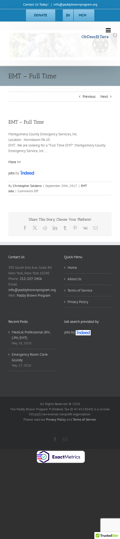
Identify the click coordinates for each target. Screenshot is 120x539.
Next (104, 96)
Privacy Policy (78, 301)
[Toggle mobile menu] (109, 30)
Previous (89, 96)
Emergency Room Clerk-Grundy (30, 357)
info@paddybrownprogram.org (75, 4)
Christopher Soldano (27, 186)
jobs (11, 173)
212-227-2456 (31, 278)
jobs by (70, 332)
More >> (14, 162)
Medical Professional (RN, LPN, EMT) (31, 335)
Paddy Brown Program (34, 295)
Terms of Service (80, 290)
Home (72, 267)
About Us (74, 279)
